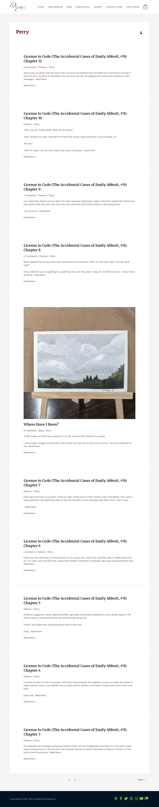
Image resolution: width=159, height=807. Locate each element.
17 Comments (30, 256)
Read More (41, 79)
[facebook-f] (121, 798)
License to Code (114, 7)
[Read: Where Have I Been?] (79, 363)
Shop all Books (55, 7)
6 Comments (30, 430)
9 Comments (30, 67)
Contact (98, 7)
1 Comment (29, 552)
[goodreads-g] (137, 798)
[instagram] (131, 798)
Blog (69, 7)
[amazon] (116, 798)
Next (142, 779)
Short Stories (132, 7)
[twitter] (126, 798)
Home (41, 7)
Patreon (43, 67)
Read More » (30, 85)
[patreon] (147, 798)
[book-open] (142, 798)
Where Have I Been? (41, 424)
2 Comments (30, 195)
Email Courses (83, 7)
